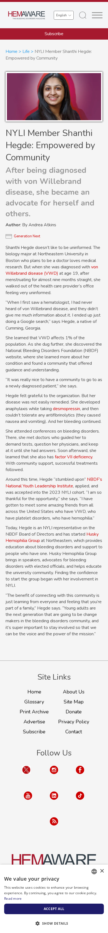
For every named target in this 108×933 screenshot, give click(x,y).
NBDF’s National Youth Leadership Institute (54, 482)
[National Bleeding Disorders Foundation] (54, 863)
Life (26, 51)
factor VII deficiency (73, 457)
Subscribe (54, 34)
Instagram (54, 775)
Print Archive (34, 711)
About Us (73, 691)
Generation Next (27, 236)
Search (82, 15)
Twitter (26, 775)
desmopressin (66, 409)
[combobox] (94, 871)
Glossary (34, 701)
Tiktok (80, 801)
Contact (73, 731)
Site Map (74, 701)
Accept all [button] (54, 908)
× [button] (102, 871)
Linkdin (54, 801)
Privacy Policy (73, 721)
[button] (54, 923)
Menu (97, 15)
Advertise (34, 721)
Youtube (27, 801)
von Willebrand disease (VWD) (52, 270)
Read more (13, 898)
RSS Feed (54, 826)
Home (11, 51)
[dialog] (54, 899)
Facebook (80, 775)
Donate (74, 711)
